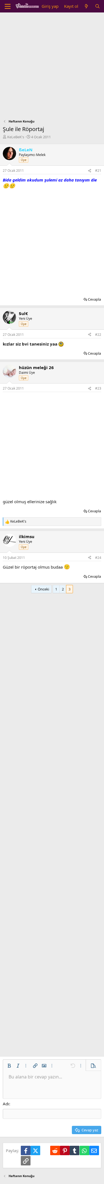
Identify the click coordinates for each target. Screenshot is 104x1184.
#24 (98, 557)
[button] (9, 1065)
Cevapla (94, 299)
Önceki (43, 589)
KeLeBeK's (15, 136)
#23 (98, 388)
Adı (6, 1103)
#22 (98, 334)
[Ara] (97, 6)
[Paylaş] (89, 171)
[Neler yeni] (86, 6)
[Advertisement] (52, 67)
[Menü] (7, 6)
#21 (98, 170)
